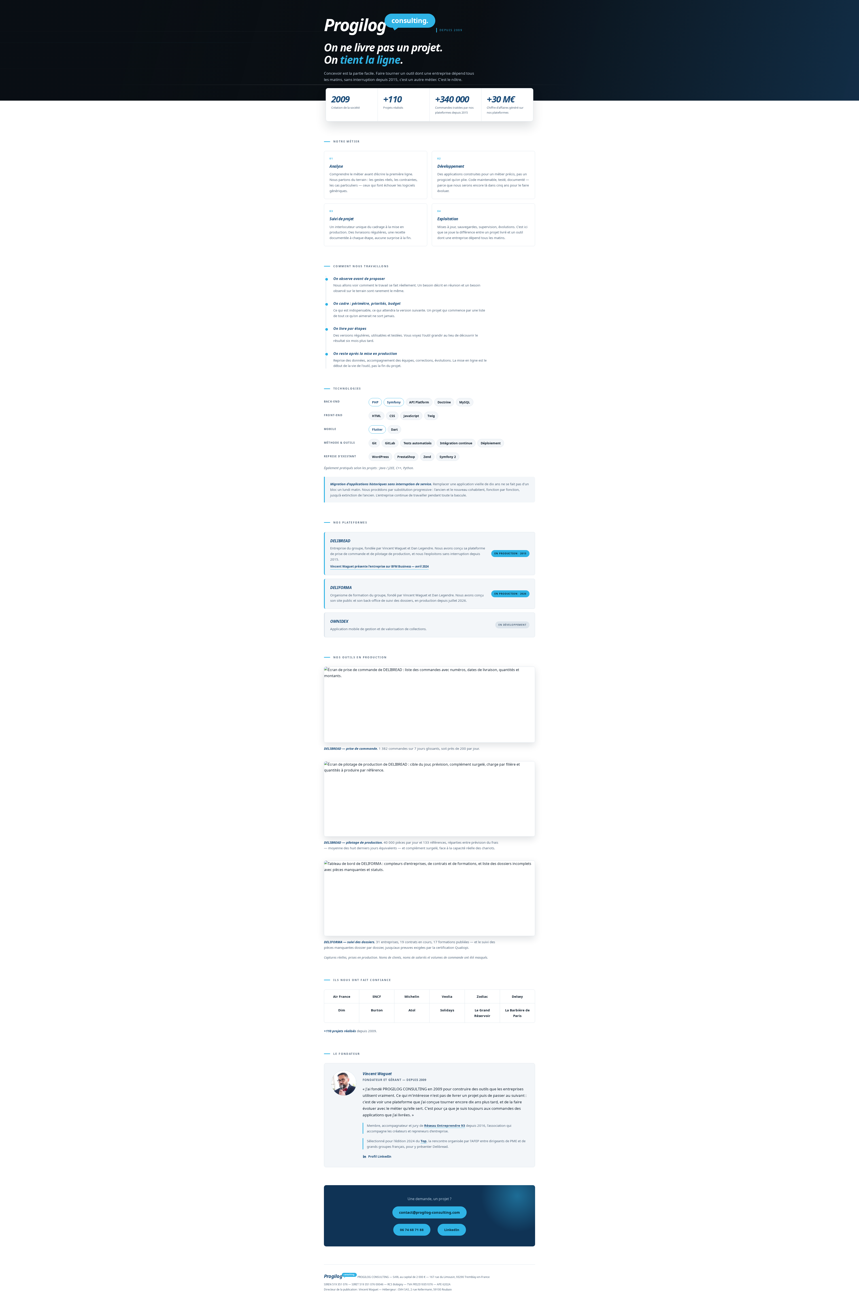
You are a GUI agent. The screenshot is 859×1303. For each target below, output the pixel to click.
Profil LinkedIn (379, 1156)
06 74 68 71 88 (412, 1229)
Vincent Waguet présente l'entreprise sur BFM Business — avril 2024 (379, 566)
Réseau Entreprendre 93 (444, 1125)
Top (424, 1141)
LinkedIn (451, 1229)
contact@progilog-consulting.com (429, 1212)
